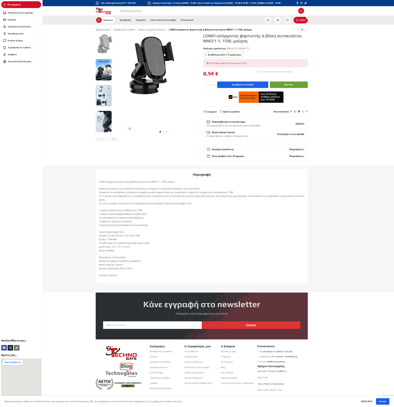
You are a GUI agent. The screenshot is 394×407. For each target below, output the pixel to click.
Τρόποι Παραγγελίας (194, 372)
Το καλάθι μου (191, 351)
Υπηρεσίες (226, 356)
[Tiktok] (17, 348)
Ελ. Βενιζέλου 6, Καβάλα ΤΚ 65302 (276, 351)
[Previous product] (298, 30)
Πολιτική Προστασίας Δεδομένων (237, 383)
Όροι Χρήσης (227, 372)
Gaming (153, 356)
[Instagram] (10, 348)
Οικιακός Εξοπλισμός (160, 388)
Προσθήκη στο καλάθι (243, 85)
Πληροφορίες (296, 149)
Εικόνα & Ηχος (157, 372)
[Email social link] (299, 111)
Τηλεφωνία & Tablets (124, 29)
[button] (101, 139)
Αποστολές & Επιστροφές (197, 367)
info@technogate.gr (275, 361)
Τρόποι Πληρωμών (193, 378)
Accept (382, 401)
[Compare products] (277, 20)
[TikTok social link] (305, 3)
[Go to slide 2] (163, 132)
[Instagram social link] (301, 3)
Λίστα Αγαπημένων (193, 362)
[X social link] (295, 111)
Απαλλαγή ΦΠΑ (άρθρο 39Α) (198, 383)
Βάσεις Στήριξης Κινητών (152, 29)
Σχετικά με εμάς (228, 351)
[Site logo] (103, 10)
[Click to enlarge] (130, 129)
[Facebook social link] (297, 3)
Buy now (289, 85)
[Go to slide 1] (160, 132)
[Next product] (306, 30)
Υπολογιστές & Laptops (161, 351)
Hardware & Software (160, 362)
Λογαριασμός (191, 356)
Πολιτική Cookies (229, 378)
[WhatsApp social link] (303, 111)
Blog (223, 367)
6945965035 (291, 356)
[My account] (268, 20)
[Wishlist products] (287, 20)
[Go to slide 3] (166, 132)
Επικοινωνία (227, 362)
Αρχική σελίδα (103, 29)
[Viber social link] (307, 111)
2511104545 (277, 356)
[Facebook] (4, 348)
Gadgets (154, 383)
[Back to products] (302, 30)
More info (367, 401)
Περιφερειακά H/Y (159, 367)
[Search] (301, 11)
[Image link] (121, 351)
